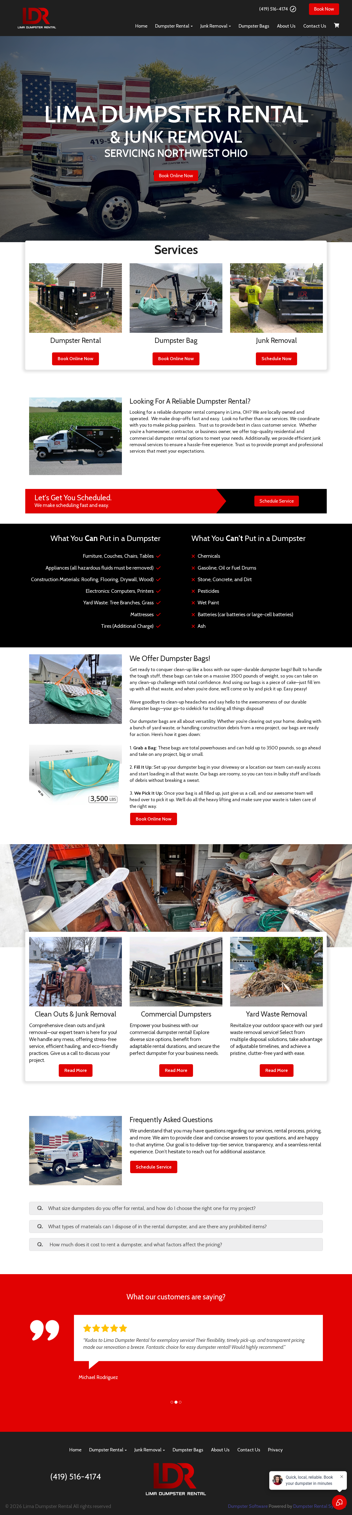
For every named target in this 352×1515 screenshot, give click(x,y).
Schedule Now (276, 358)
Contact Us (314, 26)
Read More (75, 1070)
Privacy (275, 1457)
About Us (286, 26)
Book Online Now (176, 176)
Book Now (324, 9)
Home (141, 26)
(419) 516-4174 (273, 9)
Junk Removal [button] (214, 26)
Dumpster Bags (254, 26)
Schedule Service (276, 501)
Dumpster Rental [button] (172, 26)
